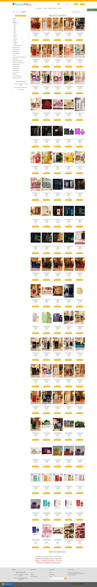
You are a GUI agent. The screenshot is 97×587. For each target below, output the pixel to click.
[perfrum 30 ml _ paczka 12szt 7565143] (80, 424)
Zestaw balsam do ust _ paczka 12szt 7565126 (46, 540)
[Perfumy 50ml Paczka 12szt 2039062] (69, 211)
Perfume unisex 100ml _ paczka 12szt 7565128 (80, 513)
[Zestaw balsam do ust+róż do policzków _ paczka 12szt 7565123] (80, 530)
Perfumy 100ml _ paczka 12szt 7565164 (69, 326)
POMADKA (15, 35)
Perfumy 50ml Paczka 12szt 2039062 (69, 220)
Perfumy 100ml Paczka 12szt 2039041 (68, 60)
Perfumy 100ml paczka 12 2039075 (36, 167)
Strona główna (16, 11)
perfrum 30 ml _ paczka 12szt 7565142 (35, 460)
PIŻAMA (14, 55)
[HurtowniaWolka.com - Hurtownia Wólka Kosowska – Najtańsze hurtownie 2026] (22, 4)
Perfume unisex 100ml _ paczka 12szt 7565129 (69, 513)
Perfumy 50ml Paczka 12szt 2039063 (57, 220)
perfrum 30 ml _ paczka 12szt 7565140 (57, 460)
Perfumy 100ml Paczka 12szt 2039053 (57, 273)
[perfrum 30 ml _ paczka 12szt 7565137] (36, 477)
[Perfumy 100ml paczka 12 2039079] (47, 131)
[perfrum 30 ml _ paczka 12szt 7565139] (69, 451)
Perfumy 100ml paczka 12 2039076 (80, 140)
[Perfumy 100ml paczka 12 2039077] (69, 131)
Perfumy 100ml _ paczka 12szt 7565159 (69, 353)
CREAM (15, 28)
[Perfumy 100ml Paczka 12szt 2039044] (36, 51)
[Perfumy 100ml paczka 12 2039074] (47, 157)
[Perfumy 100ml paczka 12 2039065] (36, 210)
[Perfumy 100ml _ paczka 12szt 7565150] (58, 397)
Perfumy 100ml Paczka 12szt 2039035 (79, 87)
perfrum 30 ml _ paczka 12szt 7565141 (46, 460)
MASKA (15, 32)
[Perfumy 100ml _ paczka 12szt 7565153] (80, 371)
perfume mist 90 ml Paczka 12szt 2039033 (47, 113)
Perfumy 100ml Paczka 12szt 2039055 (35, 273)
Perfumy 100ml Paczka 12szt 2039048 (46, 33)
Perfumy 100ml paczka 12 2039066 (80, 193)
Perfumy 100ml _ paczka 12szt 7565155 (58, 380)
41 (61, 15)
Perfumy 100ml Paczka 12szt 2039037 (57, 87)
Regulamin (32, 574)
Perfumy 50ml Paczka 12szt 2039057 (69, 247)
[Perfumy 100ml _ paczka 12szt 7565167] (36, 318)
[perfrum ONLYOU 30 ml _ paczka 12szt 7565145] (58, 424)
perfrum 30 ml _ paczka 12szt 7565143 (80, 433)
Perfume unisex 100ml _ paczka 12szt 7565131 (47, 513)
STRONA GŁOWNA (39, 8)
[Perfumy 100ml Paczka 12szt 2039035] (80, 77)
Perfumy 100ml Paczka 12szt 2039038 (46, 87)
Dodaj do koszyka (35, 66)
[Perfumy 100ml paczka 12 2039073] (58, 158)
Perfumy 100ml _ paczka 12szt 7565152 (36, 406)
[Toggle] (28, 18)
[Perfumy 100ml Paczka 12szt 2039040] (80, 51)
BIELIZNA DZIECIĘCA (16, 49)
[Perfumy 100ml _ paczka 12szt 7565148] (80, 397)
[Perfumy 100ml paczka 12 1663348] (69, 291)
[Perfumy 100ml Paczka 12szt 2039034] (36, 104)
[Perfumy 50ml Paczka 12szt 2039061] (80, 211)
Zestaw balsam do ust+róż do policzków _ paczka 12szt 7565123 (80, 540)
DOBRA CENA (15, 58)
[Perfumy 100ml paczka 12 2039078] (58, 131)
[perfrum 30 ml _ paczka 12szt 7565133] (80, 477)
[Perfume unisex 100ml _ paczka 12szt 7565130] (58, 504)
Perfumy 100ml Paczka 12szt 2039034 (35, 113)
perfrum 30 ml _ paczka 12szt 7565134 (68, 486)
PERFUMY (15, 38)
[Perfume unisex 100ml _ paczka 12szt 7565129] (69, 504)
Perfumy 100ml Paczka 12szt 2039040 (79, 60)
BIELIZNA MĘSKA (16, 51)
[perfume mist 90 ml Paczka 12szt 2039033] (47, 104)
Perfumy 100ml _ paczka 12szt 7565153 (80, 380)
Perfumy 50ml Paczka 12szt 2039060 (35, 247)
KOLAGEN (15, 39)
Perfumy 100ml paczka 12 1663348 (69, 300)
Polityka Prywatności (34, 576)
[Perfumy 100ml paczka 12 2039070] (36, 184)
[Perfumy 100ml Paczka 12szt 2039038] (47, 77)
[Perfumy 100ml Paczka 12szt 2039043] (47, 51)
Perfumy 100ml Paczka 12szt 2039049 (35, 33)
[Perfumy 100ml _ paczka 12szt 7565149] (69, 397)
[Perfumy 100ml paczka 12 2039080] (36, 131)
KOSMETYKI (15, 22)
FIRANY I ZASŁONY (16, 72)
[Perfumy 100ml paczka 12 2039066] (80, 184)
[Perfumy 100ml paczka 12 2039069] (47, 184)
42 (63, 15)
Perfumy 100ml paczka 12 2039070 (36, 193)
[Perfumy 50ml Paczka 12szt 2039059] (47, 238)
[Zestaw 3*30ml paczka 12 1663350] (47, 290)
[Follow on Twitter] (83, 0)
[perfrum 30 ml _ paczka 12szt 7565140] (58, 451)
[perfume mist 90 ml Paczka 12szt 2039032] (58, 104)
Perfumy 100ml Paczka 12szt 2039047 (57, 33)
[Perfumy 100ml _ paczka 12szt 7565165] (58, 318)
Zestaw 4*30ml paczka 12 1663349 (58, 300)
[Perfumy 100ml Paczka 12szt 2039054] (47, 264)
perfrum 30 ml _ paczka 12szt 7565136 (46, 486)
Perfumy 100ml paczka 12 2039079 (47, 140)
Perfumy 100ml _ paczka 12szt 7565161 (47, 353)
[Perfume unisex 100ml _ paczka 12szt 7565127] (36, 531)
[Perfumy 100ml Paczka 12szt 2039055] (36, 264)
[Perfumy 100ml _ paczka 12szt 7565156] (47, 371)
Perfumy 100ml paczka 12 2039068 (58, 193)
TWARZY (15, 31)
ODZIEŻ (14, 20)
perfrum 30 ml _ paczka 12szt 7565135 (57, 486)
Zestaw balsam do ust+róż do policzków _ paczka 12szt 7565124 (68, 540)
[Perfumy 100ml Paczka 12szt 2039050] (36, 291)
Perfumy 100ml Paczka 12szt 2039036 (68, 87)
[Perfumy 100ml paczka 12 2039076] (80, 131)
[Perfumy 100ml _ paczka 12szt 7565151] (47, 397)
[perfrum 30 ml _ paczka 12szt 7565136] (47, 477)
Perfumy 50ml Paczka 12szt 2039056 (80, 247)
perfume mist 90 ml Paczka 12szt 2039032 (58, 113)
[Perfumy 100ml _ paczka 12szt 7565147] (36, 424)
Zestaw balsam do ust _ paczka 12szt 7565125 (57, 540)
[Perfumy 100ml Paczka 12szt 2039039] (36, 77)
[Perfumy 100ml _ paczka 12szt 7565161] (47, 344)
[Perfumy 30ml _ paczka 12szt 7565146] (47, 424)
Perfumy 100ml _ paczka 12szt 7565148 (80, 406)
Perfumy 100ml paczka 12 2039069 (47, 193)
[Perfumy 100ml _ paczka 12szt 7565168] (80, 291)
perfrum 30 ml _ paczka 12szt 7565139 (68, 460)
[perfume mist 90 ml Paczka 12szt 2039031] (69, 104)
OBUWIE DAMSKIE (16, 66)
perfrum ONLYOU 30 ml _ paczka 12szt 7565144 (69, 433)
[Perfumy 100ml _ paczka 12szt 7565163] (80, 317)
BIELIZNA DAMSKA (16, 47)
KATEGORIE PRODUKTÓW (52, 8)
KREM (15, 29)
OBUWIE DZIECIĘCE (16, 68)
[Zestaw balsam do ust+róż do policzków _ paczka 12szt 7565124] (69, 530)
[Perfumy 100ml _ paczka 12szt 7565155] (58, 371)
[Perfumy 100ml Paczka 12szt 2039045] (80, 24)
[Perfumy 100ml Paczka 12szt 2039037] (58, 77)
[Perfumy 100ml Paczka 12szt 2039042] (58, 51)
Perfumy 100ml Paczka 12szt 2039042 (57, 60)
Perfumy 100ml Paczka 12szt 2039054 (46, 273)
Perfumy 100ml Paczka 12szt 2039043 (46, 60)
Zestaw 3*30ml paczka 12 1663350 (47, 300)
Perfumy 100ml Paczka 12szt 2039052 (68, 273)
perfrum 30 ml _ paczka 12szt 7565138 (80, 460)
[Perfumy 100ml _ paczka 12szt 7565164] (69, 317)
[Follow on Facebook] (81, 0)
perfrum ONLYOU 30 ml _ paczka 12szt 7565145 (58, 433)
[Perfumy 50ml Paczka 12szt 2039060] (36, 238)
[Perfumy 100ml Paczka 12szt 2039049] (36, 24)
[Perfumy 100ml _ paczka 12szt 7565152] (36, 397)
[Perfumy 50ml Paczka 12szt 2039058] (58, 238)
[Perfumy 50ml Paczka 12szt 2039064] (47, 211)
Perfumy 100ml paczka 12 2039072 (69, 167)
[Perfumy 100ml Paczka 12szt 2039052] (69, 264)
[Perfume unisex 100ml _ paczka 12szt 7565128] (80, 504)
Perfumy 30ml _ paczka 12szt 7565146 (46, 433)
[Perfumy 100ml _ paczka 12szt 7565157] (36, 371)
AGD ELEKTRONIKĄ (16, 64)
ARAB (15, 25)
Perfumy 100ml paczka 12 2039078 (58, 140)
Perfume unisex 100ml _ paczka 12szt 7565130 (58, 513)
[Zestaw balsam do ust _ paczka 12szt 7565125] (58, 530)
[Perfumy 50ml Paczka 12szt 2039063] (58, 211)
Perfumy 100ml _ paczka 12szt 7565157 (36, 380)
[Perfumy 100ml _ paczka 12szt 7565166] (47, 317)
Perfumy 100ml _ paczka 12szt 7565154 (69, 380)
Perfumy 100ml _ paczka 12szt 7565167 (36, 326)
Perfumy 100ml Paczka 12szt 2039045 (79, 33)
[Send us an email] (84, 0)
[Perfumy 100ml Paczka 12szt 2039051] (80, 264)
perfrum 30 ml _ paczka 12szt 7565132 (35, 513)
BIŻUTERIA (15, 74)
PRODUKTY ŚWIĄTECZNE (17, 77)
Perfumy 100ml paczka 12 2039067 (69, 193)
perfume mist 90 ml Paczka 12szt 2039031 (69, 113)
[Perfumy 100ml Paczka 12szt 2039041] (69, 51)
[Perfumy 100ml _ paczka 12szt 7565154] (69, 371)
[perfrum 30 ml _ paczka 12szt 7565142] (36, 450)
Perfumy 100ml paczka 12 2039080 (36, 140)
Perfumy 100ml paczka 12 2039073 (58, 167)
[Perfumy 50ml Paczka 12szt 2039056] (80, 237)
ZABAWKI (14, 18)
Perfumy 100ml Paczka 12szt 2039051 (79, 273)
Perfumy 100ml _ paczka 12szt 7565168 (80, 300)
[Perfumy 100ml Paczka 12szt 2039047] (58, 24)
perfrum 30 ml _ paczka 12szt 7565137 (35, 486)
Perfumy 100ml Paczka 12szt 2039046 (68, 33)
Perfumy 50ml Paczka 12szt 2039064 (46, 220)
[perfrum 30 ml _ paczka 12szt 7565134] (69, 477)
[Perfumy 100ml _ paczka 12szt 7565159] (69, 344)
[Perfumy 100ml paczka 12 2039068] (58, 184)
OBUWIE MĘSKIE (16, 70)
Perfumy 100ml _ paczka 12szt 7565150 (58, 406)
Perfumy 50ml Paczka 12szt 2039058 (57, 247)
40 (59, 15)
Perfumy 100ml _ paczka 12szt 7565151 (47, 406)
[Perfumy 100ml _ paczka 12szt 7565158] (80, 344)
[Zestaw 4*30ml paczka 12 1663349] (58, 291)
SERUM (15, 36)
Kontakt (32, 572)
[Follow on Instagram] (82, 0)
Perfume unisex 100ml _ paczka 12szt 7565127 (35, 540)
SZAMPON (15, 42)
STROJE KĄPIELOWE (16, 53)
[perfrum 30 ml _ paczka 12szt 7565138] (80, 451)
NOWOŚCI (45, 8)
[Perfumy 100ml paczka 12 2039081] (80, 104)
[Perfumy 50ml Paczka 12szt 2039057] (69, 238)
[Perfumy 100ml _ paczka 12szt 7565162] (36, 344)
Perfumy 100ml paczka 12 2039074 (47, 167)
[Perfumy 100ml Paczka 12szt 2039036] (69, 77)
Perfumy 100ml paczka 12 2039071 (80, 167)
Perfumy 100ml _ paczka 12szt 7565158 (80, 353)
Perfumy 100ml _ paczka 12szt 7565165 (58, 326)
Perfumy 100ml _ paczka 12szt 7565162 (36, 353)
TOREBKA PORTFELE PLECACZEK (18, 62)
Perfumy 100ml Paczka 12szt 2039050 (35, 300)
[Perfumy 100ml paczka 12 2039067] (69, 184)
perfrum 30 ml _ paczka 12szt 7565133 (80, 486)
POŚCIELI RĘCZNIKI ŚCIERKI (18, 60)
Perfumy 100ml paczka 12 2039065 (36, 220)
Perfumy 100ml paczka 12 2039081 (80, 113)
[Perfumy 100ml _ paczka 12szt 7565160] (58, 344)
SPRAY (15, 41)
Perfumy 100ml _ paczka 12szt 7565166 (47, 326)
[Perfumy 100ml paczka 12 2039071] (80, 157)
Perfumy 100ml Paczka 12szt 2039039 (35, 87)
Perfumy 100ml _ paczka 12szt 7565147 (36, 433)
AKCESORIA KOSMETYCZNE (18, 45)
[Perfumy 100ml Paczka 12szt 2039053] (58, 264)
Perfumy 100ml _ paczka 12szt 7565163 (80, 326)
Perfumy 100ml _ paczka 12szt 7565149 (69, 406)
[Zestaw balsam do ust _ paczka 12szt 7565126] (47, 531)
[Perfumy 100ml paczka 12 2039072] (69, 158)
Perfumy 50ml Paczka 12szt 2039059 (46, 247)
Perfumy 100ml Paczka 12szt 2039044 (35, 60)
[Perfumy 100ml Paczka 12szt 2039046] (69, 24)
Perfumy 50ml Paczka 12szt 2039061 (80, 220)
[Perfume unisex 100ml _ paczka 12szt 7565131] (47, 504)
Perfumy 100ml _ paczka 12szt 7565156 (47, 380)
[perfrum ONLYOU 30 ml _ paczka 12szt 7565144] (69, 424)
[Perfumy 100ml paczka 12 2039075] (36, 157)
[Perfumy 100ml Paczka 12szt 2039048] (47, 24)
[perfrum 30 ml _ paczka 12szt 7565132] (36, 504)
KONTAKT (59, 8)
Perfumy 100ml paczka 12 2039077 (69, 140)
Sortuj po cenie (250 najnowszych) (92, 10)
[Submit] (59, 4)
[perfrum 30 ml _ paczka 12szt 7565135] (58, 477)
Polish (67, 4)
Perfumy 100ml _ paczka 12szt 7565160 (58, 353)
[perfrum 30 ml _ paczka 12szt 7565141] (47, 450)
